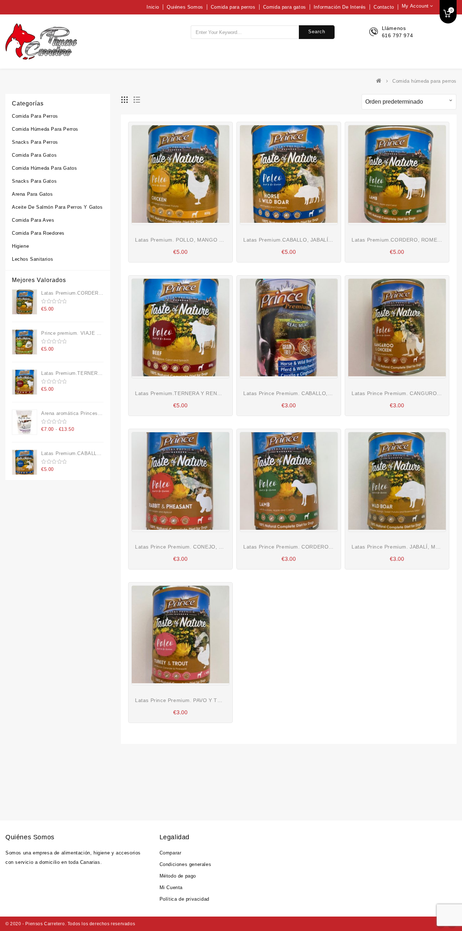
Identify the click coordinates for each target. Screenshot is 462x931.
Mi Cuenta (171, 887)
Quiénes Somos (185, 7)
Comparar (171, 853)
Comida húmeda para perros (45, 129)
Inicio (153, 7)
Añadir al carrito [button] (175, 215)
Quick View (191, 216)
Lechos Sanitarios (32, 259)
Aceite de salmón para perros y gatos (57, 207)
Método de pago (178, 876)
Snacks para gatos (34, 181)
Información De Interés (340, 7)
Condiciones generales (186, 864)
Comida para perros (233, 7)
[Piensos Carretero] (380, 81)
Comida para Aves (33, 220)
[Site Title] (41, 41)
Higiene (20, 246)
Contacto (384, 7)
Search (316, 31)
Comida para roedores (38, 233)
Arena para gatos (32, 194)
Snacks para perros (35, 142)
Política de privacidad (184, 899)
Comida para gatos (284, 7)
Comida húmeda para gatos (44, 168)
